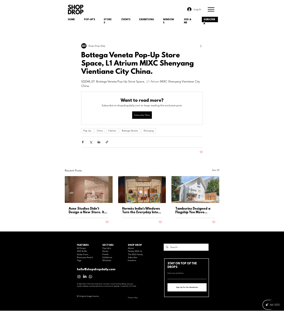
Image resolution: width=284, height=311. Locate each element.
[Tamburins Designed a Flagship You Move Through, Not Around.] (195, 189)
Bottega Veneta (130, 130)
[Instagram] (79, 277)
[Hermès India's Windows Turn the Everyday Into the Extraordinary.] (142, 189)
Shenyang (148, 130)
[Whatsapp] (90, 277)
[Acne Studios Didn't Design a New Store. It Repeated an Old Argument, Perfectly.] (89, 189)
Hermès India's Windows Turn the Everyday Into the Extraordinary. (141, 210)
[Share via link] (106, 142)
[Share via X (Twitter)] (90, 142)
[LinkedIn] (85, 277)
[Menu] (211, 9)
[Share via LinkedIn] (98, 142)
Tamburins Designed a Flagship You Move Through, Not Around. (193, 210)
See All (215, 170)
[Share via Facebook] (82, 142)
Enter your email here (175, 273)
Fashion (112, 130)
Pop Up (87, 130)
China (100, 130)
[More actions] (201, 46)
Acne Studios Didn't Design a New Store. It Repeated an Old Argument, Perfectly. (86, 210)
